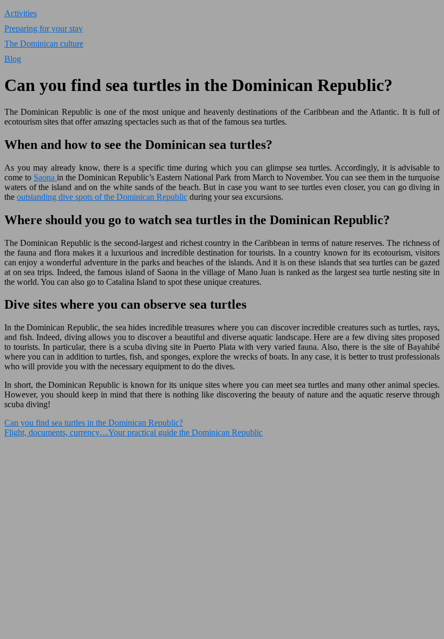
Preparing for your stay (43, 28)
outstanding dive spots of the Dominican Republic (102, 196)
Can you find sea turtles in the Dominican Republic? (93, 422)
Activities (20, 13)
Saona (45, 177)
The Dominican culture (43, 43)
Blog (12, 58)
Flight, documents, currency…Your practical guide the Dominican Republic (133, 432)
